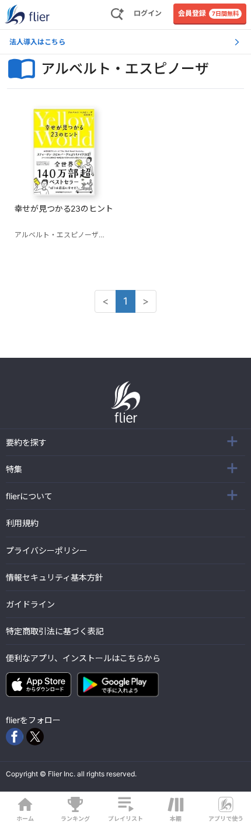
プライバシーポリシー (47, 550)
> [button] (145, 301)
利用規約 (22, 523)
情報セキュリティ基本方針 (54, 577)
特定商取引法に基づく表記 (55, 631)
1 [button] (125, 301)
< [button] (105, 301)
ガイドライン (30, 604)
